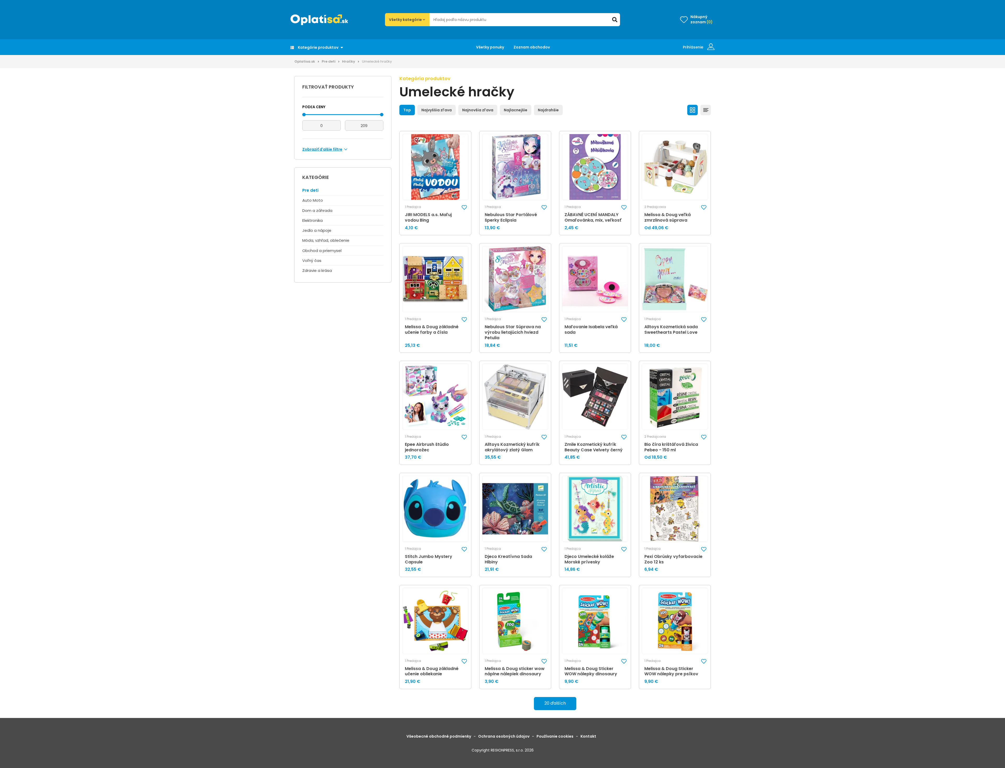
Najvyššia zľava (436, 110)
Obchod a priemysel (322, 250)
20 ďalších (555, 703)
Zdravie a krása (317, 270)
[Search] (615, 19)
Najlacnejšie (515, 110)
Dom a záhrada (317, 210)
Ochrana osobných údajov (503, 736)
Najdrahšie (548, 110)
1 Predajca (413, 207)
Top (407, 110)
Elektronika (312, 220)
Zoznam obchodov (531, 47)
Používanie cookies (555, 736)
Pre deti (329, 61)
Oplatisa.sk (304, 61)
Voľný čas (311, 260)
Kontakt (588, 736)
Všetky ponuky (490, 47)
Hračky (348, 61)
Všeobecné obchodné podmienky (438, 736)
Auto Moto (312, 200)
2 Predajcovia (655, 207)
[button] (464, 207)
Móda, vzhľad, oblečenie (325, 240)
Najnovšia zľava (477, 110)
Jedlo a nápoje (316, 230)
